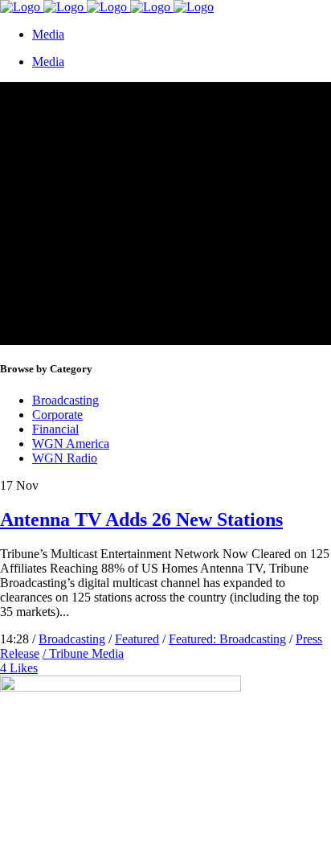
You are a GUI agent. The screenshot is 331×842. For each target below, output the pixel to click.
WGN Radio (64, 458)
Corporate (57, 414)
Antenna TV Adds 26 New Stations (141, 519)
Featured (137, 639)
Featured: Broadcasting (227, 639)
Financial (55, 429)
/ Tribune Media (83, 653)
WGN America (70, 443)
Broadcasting (65, 400)
